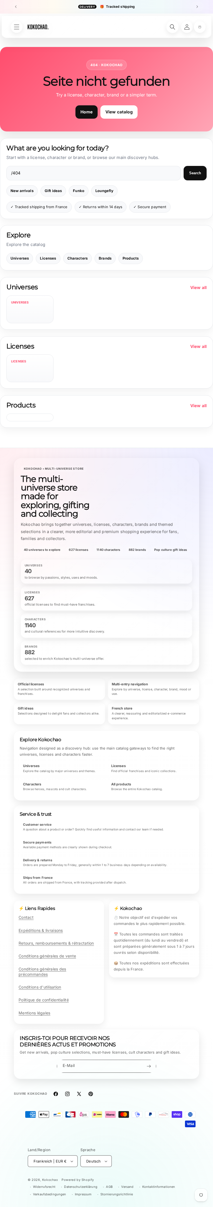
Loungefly (104, 190)
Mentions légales (34, 1013)
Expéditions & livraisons (41, 930)
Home (86, 112)
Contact (26, 917)
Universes (20, 258)
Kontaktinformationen (158, 1187)
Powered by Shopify (78, 1180)
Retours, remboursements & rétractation (56, 943)
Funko (78, 190)
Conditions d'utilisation (40, 987)
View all (198, 287)
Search (195, 173)
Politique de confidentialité (44, 999)
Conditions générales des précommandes (42, 972)
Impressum (83, 1194)
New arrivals (22, 190)
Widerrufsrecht (44, 1187)
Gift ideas (53, 190)
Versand (127, 1187)
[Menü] (16, 27)
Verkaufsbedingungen (49, 1194)
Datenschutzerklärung (80, 1187)
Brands (105, 258)
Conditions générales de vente (47, 956)
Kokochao (50, 1180)
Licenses (48, 258)
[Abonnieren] (148, 1066)
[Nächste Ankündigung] (197, 6)
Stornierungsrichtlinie (116, 1194)
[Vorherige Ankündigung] (16, 6)
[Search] (172, 27)
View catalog (119, 112)
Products (131, 258)
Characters (77, 258)
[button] (200, 27)
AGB (109, 1187)
